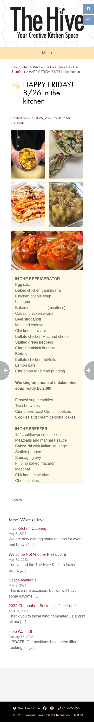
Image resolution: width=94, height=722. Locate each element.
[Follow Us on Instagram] (52, 708)
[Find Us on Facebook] (44, 708)
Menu (47, 53)
